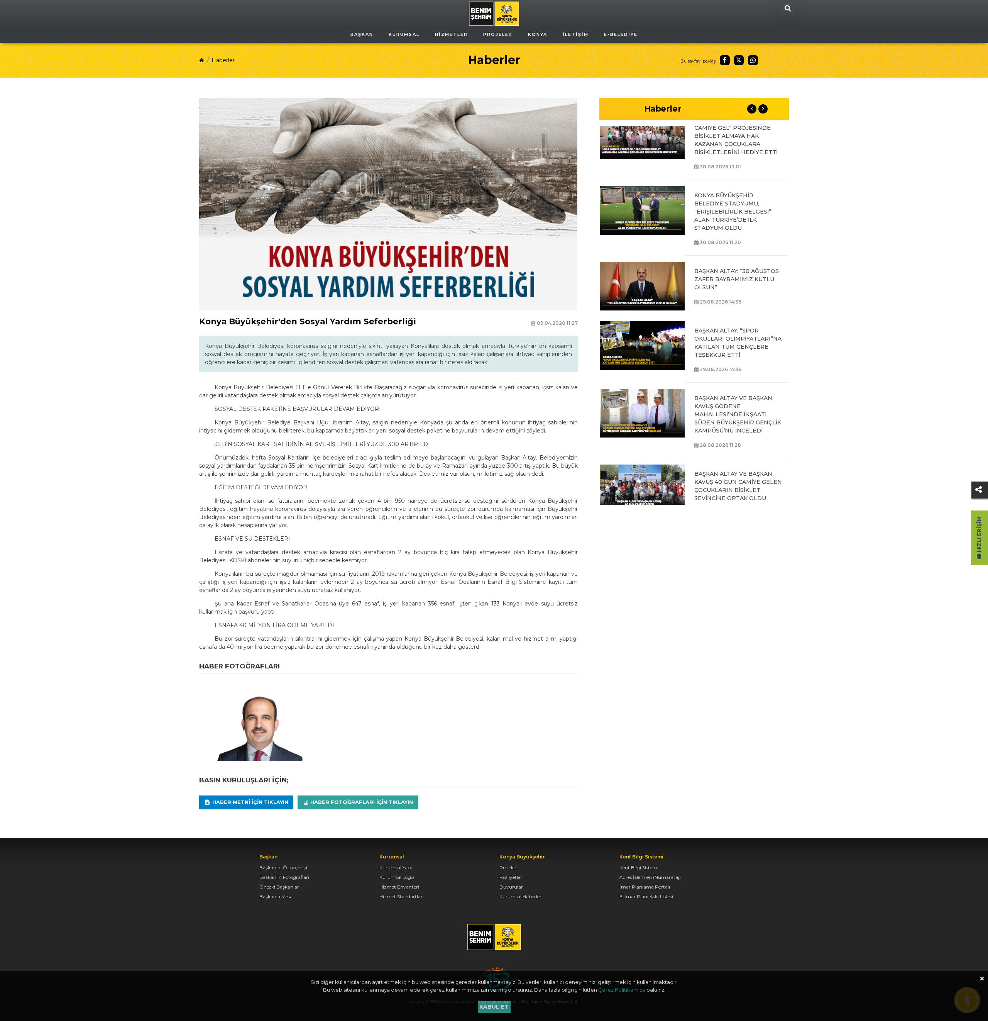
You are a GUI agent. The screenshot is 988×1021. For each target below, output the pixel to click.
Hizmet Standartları (401, 896)
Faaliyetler (510, 877)
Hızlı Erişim (979, 535)
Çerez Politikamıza (621, 990)
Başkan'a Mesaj (276, 896)
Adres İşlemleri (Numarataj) (650, 877)
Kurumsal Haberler (520, 896)
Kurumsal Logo (396, 877)
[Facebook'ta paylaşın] (725, 60)
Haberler (223, 60)
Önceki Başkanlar (279, 887)
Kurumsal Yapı (395, 867)
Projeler (507, 867)
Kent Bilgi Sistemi (638, 867)
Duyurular (511, 887)
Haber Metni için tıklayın (249, 802)
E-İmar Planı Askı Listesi (646, 896)
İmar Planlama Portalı (644, 887)
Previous (751, 109)
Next (763, 109)
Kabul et (494, 1006)
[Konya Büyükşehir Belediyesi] (494, 13)
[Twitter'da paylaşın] (739, 60)
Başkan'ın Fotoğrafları (284, 877)
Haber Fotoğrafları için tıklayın (361, 802)
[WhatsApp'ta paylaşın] (753, 60)
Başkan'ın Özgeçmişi (283, 867)
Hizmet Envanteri (399, 887)
